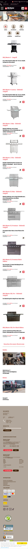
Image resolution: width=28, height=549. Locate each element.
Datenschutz (5, 482)
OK (22, 543)
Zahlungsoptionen (6, 485)
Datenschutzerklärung (5, 547)
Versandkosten (6, 66)
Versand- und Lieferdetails (8, 480)
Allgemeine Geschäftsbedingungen (9, 481)
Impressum (5, 484)
